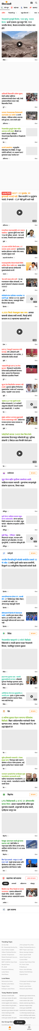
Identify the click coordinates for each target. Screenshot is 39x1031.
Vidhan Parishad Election (9, 952)
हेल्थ (4, 344)
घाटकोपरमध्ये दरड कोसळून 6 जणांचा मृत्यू (28, 1010)
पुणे (3, 107)
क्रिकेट (5, 306)
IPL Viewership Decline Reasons (10, 947)
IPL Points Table (24, 964)
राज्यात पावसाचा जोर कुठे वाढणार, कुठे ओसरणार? (10, 1005)
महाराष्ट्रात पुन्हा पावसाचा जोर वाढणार (10, 1010)
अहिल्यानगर (23, 883)
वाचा (10, 1029)
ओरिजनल (5, 123)
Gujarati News (24, 974)
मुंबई (4, 241)
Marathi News (6, 964)
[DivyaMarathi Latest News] (7, 4)
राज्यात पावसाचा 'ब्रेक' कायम (26, 1000)
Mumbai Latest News (8, 984)
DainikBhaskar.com (7, 1025)
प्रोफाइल (29, 1029)
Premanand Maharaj (7, 969)
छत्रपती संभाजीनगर (8, 257)
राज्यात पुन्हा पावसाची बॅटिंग (26, 1008)
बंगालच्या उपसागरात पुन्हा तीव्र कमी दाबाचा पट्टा (28, 1003)
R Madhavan (23, 967)
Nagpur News (6, 986)
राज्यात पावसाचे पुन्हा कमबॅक (8, 1013)
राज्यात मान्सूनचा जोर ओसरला (26, 998)
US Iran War (5, 945)
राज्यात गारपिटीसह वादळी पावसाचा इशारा (28, 1015)
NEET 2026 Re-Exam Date (9, 962)
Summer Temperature (8, 954)
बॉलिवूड (5, 511)
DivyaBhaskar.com (25, 1025)
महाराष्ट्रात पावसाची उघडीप (8, 995)
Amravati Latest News (26, 988)
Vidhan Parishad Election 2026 (28, 947)
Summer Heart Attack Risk (27, 962)
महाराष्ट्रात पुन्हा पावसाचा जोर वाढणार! (28, 995)
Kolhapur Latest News (8, 988)
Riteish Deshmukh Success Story (10, 957)
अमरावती (14, 883)
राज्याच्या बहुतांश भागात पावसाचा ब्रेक (10, 1003)
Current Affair (23, 959)
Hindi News (5, 974)
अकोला (5, 883)
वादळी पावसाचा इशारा (6, 1015)
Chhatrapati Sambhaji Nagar (28, 981)
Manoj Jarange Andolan (26, 952)
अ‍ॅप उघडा (19, 1022)
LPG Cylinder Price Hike (27, 945)
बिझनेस (5, 836)
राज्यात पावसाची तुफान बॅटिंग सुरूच (27, 1018)
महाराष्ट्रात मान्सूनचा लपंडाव (26, 1005)
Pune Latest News (25, 984)
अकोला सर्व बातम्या (31, 878)
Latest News (5, 972)
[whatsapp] (33, 60)
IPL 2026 (4, 967)
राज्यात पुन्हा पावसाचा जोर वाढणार (9, 998)
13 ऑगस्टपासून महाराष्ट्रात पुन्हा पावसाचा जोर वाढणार (28, 1013)
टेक (4, 871)
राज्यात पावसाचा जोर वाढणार (8, 1008)
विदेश (4, 60)
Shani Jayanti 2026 (25, 954)
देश (3, 142)
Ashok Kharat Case (25, 957)
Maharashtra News (7, 981)
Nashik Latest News (25, 986)
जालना (4, 274)
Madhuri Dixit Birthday (26, 972)
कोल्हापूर (32, 883)
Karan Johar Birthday (26, 969)
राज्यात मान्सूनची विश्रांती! (7, 1000)
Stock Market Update (8, 949)
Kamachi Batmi (6, 959)
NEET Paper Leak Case (26, 949)
